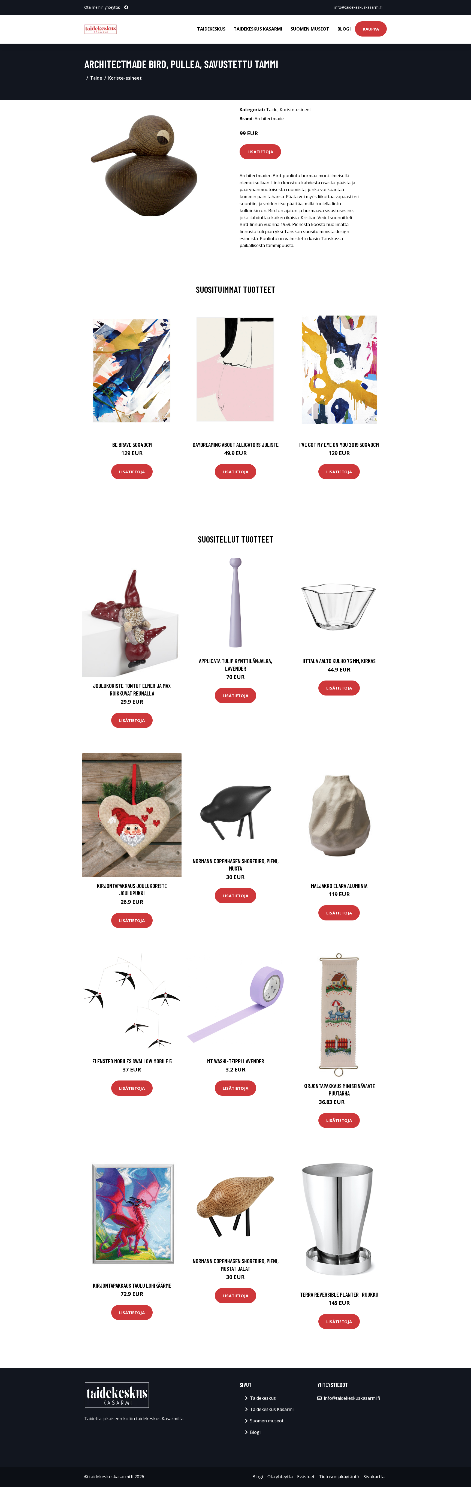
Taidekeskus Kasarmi (258, 29)
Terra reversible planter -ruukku (339, 1294)
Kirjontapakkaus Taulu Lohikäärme (132, 1285)
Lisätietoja (260, 151)
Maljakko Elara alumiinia (339, 885)
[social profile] (126, 7)
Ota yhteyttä (280, 1477)
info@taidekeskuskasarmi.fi (358, 7)
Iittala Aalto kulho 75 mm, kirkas (339, 660)
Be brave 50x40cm (132, 444)
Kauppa (371, 29)
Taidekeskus (211, 29)
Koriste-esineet (125, 78)
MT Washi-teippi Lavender (235, 1061)
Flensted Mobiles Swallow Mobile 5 (132, 1061)
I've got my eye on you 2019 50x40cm (339, 444)
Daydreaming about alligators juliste (236, 444)
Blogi (344, 29)
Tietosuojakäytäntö (339, 1477)
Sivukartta (374, 1477)
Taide (96, 78)
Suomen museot (310, 29)
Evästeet (306, 1477)
